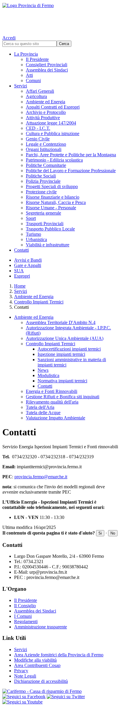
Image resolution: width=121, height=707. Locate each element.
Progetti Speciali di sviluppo (52, 186)
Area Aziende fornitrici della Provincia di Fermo (58, 654)
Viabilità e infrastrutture (47, 244)
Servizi (20, 85)
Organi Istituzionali (43, 149)
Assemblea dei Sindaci (47, 69)
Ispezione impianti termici (61, 354)
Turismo (33, 234)
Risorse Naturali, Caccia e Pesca (56, 202)
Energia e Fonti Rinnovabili (51, 391)
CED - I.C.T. (38, 128)
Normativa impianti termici (62, 380)
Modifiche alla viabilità (35, 660)
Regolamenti (26, 621)
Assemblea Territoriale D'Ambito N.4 (60, 322)
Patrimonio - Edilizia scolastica (54, 159)
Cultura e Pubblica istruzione (52, 133)
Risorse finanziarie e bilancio (52, 197)
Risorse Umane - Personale (51, 207)
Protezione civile (41, 191)
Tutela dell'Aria (40, 407)
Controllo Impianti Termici (38, 301)
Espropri (22, 275)
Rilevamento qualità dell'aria (52, 401)
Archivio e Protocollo (46, 112)
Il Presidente (37, 59)
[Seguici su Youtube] (22, 701)
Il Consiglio (25, 605)
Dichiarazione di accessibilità (41, 681)
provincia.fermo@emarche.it (40, 476)
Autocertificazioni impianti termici (69, 348)
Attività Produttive (43, 117)
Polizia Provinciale (43, 181)
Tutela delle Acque (43, 412)
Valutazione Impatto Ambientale (55, 417)
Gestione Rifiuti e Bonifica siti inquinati (62, 396)
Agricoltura (36, 96)
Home (20, 285)
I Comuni (23, 616)
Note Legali (25, 675)
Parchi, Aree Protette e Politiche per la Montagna (71, 154)
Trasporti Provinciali (44, 223)
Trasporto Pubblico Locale (50, 228)
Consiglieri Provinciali (46, 64)
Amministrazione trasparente (40, 626)
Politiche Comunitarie (46, 165)
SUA (19, 270)
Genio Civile (38, 138)
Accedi (9, 37)
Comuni (33, 80)
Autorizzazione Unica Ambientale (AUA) (64, 338)
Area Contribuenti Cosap (37, 665)
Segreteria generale (43, 212)
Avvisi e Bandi (28, 260)
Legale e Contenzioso (46, 144)
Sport (31, 218)
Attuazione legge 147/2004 (51, 122)
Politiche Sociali (41, 175)
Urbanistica (36, 239)
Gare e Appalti (27, 265)
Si (100, 533)
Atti (29, 75)
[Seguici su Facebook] (24, 696)
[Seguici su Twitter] (66, 696)
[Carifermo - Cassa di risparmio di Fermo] (60, 691)
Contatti (21, 250)
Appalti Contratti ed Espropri (53, 106)
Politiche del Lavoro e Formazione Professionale (71, 170)
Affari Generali (40, 91)
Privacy (21, 670)
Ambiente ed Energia (45, 101)
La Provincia (26, 54)
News (43, 370)
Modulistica (48, 375)
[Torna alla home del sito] (60, 17)
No (112, 533)
